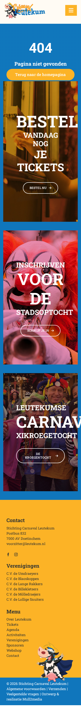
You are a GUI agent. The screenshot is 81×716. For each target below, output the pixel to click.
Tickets (12, 624)
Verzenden (57, 688)
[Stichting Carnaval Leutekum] (24, 4)
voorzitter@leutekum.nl (25, 543)
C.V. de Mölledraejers (23, 594)
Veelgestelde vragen (22, 694)
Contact (12, 655)
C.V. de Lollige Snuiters (25, 599)
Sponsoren (15, 645)
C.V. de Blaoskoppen (22, 578)
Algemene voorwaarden (26, 688)
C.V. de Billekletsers (22, 589)
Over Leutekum (18, 619)
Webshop (13, 650)
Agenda (12, 629)
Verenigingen (17, 640)
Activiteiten (16, 634)
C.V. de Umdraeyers (22, 573)
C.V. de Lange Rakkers (24, 583)
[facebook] (8, 554)
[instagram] (16, 554)
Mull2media (32, 699)
